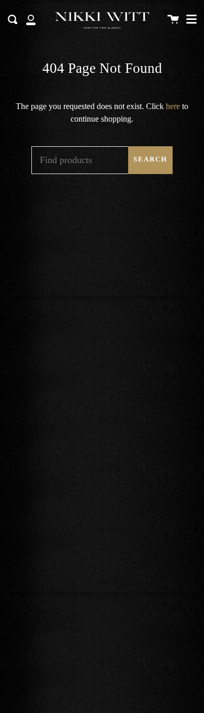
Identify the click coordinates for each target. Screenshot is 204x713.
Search (150, 159)
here (173, 106)
